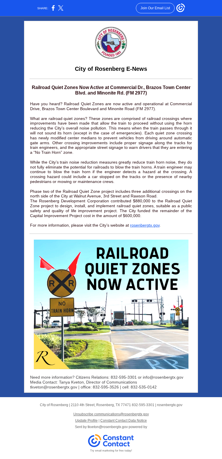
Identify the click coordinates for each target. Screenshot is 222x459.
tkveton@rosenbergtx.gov (108, 427)
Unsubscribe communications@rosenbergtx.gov (111, 414)
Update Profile (86, 421)
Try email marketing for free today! (111, 450)
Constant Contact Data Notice (123, 421)
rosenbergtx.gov (145, 225)
